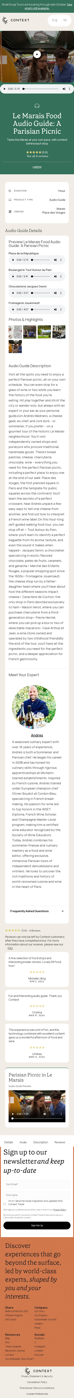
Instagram (39, 1346)
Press (37, 1327)
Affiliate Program (14, 1315)
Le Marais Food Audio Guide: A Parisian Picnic (37, 123)
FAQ (10, 948)
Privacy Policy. (59, 1209)
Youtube (38, 1354)
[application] (37, 1106)
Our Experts (40, 1315)
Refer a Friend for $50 (16, 1311)
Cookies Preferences (37, 1393)
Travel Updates (13, 1346)
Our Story (39, 1311)
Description (40, 1142)
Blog (7, 1338)
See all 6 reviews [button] (37, 156)
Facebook (39, 1338)
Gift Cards (10, 1319)
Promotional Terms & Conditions (37, 1388)
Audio (23, 1142)
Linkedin (39, 1350)
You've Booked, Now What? (19, 1358)
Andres (37, 735)
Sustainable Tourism (45, 1319)
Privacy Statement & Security (37, 1376)
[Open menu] (65, 20)
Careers (38, 1323)
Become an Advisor (15, 1350)
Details (8, 1142)
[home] (18, 23)
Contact (9, 1354)
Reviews (60, 1142)
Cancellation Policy (37, 1382)
